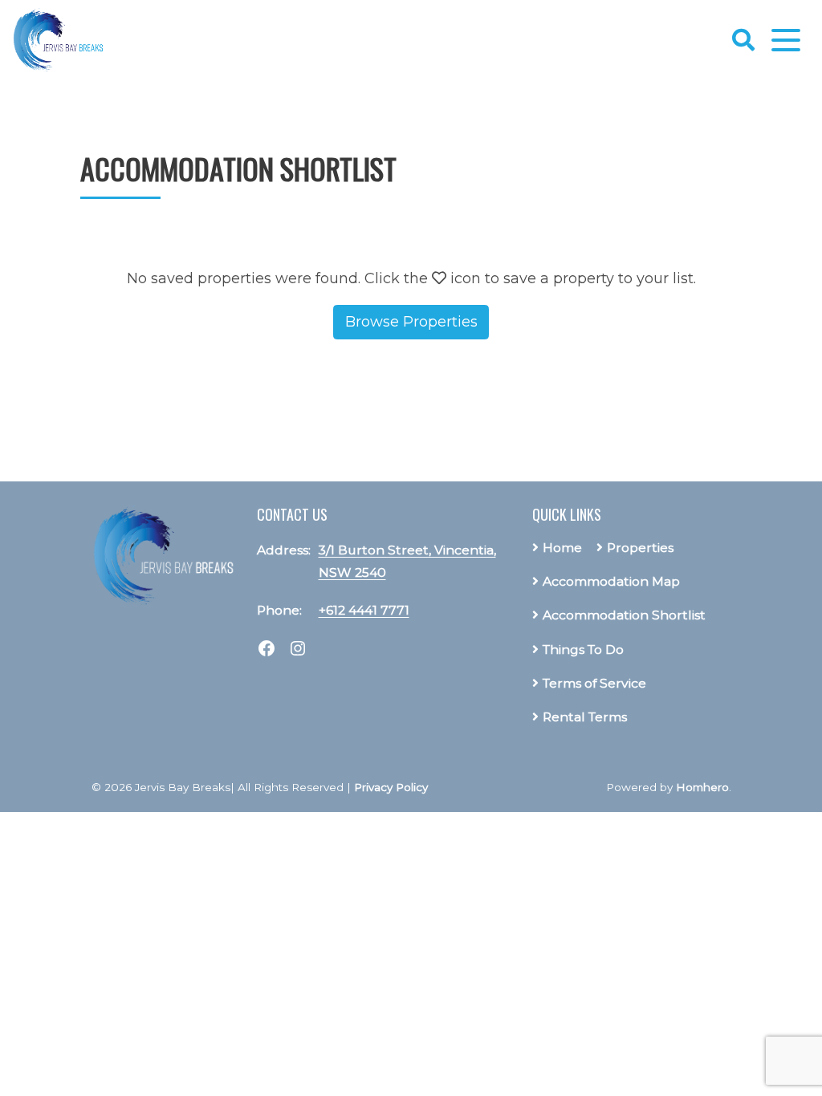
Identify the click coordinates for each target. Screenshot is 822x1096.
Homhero (702, 787)
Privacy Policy (391, 787)
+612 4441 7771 (364, 610)
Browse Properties (411, 322)
